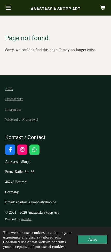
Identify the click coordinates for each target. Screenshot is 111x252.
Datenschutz (14, 99)
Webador (26, 219)
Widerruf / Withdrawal (21, 119)
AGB (9, 89)
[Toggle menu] (8, 8)
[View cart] (102, 8)
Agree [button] (92, 239)
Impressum (13, 109)
